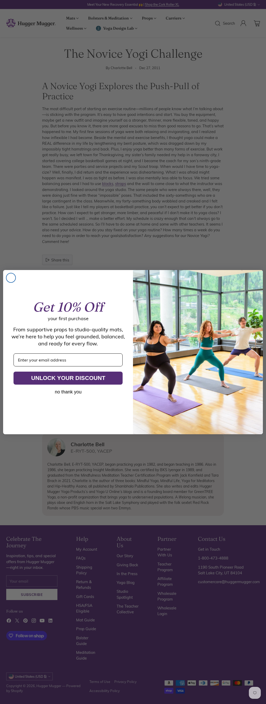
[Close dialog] (11, 277)
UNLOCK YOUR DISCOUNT (68, 378)
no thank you (68, 391)
